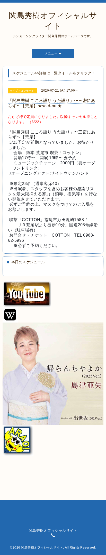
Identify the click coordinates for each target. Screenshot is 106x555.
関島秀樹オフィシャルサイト (42, 547)
